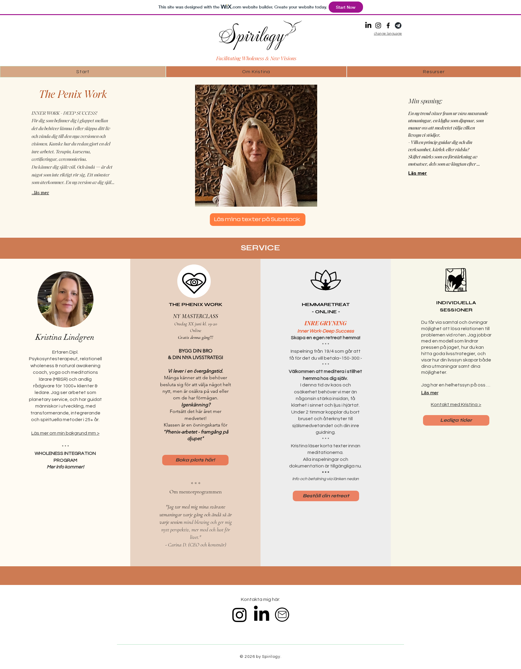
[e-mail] (282, 615)
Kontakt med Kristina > (456, 404)
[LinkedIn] (368, 25)
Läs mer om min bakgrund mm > (65, 433)
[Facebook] (388, 25)
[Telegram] (398, 25)
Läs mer (417, 173)
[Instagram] (378, 25)
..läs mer (40, 192)
